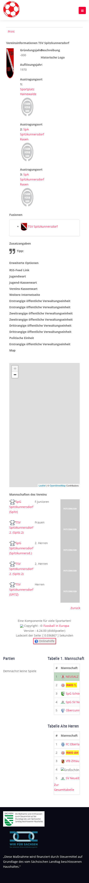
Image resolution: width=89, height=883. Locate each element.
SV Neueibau (75, 778)
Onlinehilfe (46, 641)
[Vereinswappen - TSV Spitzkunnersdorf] (10, 63)
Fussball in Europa (56, 626)
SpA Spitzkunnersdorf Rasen (32, 134)
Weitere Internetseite (24, 295)
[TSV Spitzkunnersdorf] (70, 592)
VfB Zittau (72, 761)
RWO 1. (71, 685)
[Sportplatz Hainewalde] (27, 107)
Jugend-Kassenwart (23, 282)
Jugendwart (17, 276)
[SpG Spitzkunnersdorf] (70, 509)
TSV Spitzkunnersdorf (42, 226)
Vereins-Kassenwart (23, 289)
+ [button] (15, 368)
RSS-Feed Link (19, 270)
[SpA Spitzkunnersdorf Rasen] (27, 152)
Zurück (75, 608)
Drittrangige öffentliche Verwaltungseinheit (40, 325)
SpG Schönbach (77, 693)
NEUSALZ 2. (74, 677)
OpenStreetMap (58, 485)
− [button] (15, 374)
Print (11, 31)
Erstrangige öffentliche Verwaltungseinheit (39, 301)
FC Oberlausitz (76, 744)
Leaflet (42, 485)
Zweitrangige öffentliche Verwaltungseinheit (41, 313)
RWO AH (72, 753)
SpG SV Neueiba (77, 702)
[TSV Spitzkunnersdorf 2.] (70, 530)
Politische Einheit (21, 338)
